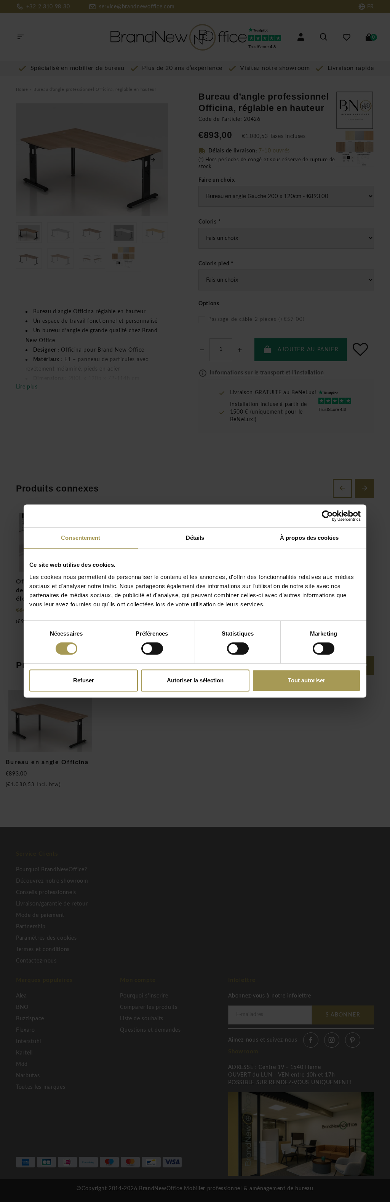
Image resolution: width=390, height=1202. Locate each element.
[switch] (152, 648)
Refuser (83, 680)
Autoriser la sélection (195, 680)
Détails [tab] (195, 537)
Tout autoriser (306, 680)
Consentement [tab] (80, 537)
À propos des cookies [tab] (309, 537)
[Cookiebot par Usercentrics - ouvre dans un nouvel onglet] (327, 516)
